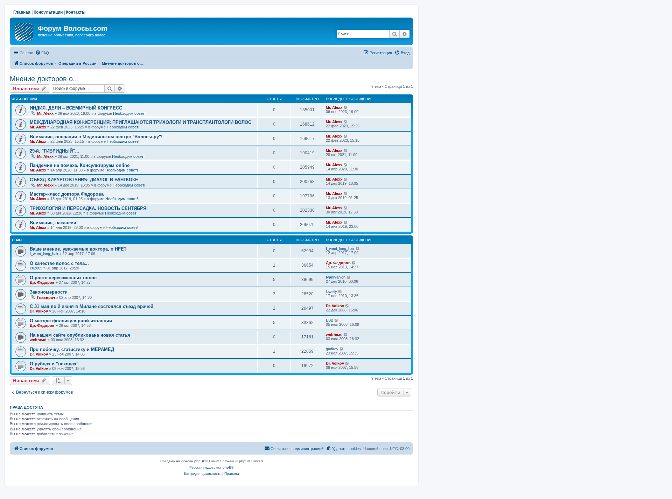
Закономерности (49, 292)
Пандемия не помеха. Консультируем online (80, 165)
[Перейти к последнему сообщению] (345, 107)
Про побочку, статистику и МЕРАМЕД (72, 349)
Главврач (46, 297)
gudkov (332, 349)
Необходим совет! (129, 113)
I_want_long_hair (44, 254)
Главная (21, 12)
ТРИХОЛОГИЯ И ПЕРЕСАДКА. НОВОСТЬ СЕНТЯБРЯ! (89, 208)
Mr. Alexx (45, 113)
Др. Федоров (338, 263)
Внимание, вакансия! (54, 222)
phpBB (199, 461)
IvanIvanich (335, 277)
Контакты (75, 12)
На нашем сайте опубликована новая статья (80, 335)
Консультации (48, 12)
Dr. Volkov (39, 311)
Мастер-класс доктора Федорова (67, 194)
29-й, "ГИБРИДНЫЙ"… (54, 151)
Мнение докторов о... (44, 79)
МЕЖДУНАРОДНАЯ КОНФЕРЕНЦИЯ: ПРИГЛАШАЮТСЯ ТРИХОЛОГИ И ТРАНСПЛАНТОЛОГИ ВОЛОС (140, 122)
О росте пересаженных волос (63, 277)
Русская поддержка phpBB (211, 467)
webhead (38, 340)
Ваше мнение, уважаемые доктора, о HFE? (78, 249)
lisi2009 (36, 268)
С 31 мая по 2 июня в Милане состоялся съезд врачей (91, 306)
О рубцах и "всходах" (54, 363)
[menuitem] (42, 53)
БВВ (329, 320)
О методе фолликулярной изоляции (71, 320)
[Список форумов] (25, 30)
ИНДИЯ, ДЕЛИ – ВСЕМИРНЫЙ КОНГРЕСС (76, 108)
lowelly (331, 291)
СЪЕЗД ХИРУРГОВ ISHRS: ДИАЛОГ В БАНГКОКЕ (84, 179)
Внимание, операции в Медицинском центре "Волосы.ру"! (96, 136)
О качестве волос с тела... (59, 263)
